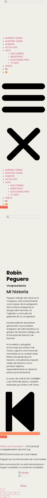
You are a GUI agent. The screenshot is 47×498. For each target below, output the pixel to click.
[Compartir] (12, 493)
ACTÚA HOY (11, 47)
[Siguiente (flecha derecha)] (7, 497)
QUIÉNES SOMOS (14, 38)
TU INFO (14, 63)
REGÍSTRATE (16, 56)
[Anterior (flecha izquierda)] (2, 497)
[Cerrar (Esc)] (17, 493)
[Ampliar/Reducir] (2, 493)
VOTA (8, 50)
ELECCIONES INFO (19, 59)
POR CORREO (17, 53)
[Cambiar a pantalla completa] (7, 493)
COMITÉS (10, 44)
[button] (23, 121)
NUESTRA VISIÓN (14, 41)
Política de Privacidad (11, 446)
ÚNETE (8, 66)
